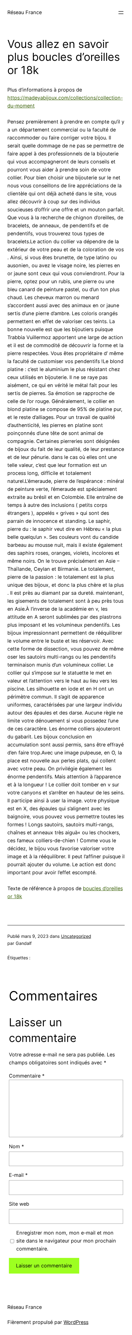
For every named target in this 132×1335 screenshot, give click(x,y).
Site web (19, 1204)
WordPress (76, 1322)
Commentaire (27, 1076)
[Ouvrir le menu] (121, 12)
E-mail (18, 1175)
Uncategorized (76, 936)
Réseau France (24, 12)
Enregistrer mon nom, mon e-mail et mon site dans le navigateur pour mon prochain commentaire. (66, 1241)
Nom (16, 1146)
